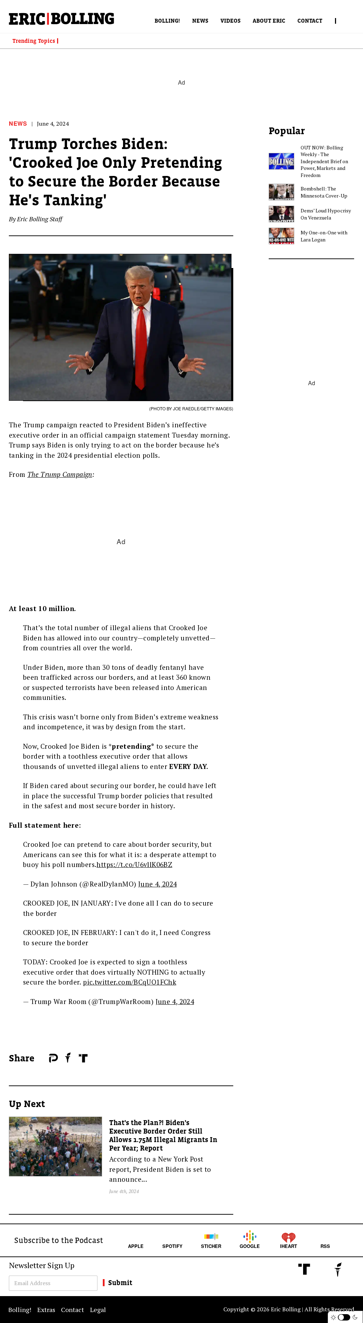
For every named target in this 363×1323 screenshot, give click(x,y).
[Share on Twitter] (45, 1058)
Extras (46, 1309)
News (200, 20)
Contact (309, 20)
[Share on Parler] (53, 1058)
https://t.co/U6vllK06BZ (134, 864)
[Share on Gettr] (68, 1057)
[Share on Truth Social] (83, 1058)
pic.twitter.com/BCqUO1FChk (129, 981)
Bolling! (167, 20)
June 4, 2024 (157, 883)
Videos (230, 20)
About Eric (269, 20)
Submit (120, 1282)
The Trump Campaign (59, 474)
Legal (98, 1309)
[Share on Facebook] (42, 1058)
